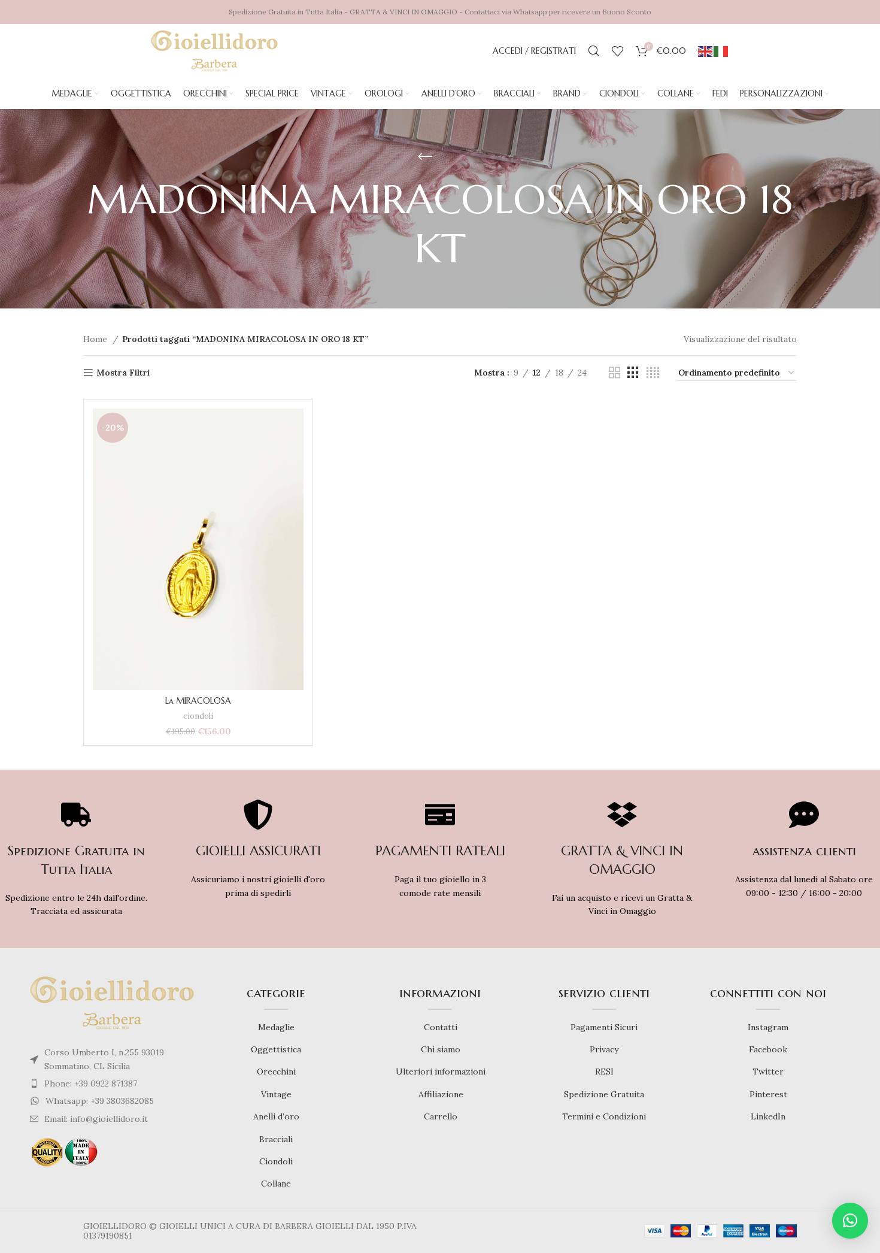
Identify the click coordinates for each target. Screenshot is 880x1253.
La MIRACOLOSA (198, 700)
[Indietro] (425, 157)
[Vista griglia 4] (653, 372)
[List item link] (112, 1083)
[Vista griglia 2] (614, 372)
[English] (706, 51)
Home (96, 339)
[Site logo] (214, 50)
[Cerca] (594, 51)
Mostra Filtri (123, 373)
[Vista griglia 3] (633, 372)
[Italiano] (721, 51)
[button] (850, 1221)
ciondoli (198, 716)
